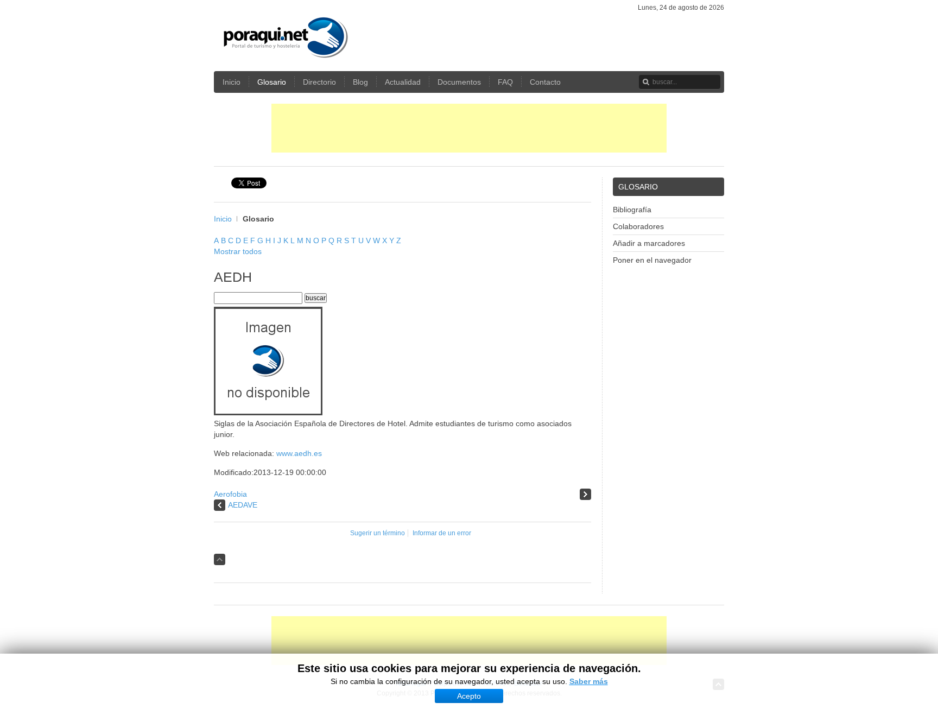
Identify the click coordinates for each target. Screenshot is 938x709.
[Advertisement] (469, 128)
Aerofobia (230, 494)
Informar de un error (442, 533)
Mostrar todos (238, 251)
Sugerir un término (377, 533)
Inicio (223, 218)
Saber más (588, 681)
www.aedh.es (299, 453)
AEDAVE (242, 505)
